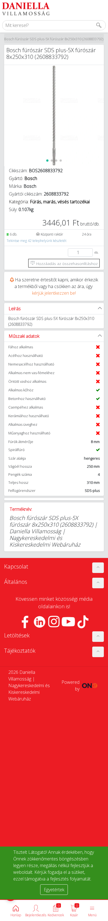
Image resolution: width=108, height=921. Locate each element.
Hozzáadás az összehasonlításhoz (66, 263)
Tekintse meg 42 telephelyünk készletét (36, 240)
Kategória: (49, 202)
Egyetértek (54, 890)
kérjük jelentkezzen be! (54, 293)
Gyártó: (23, 178)
